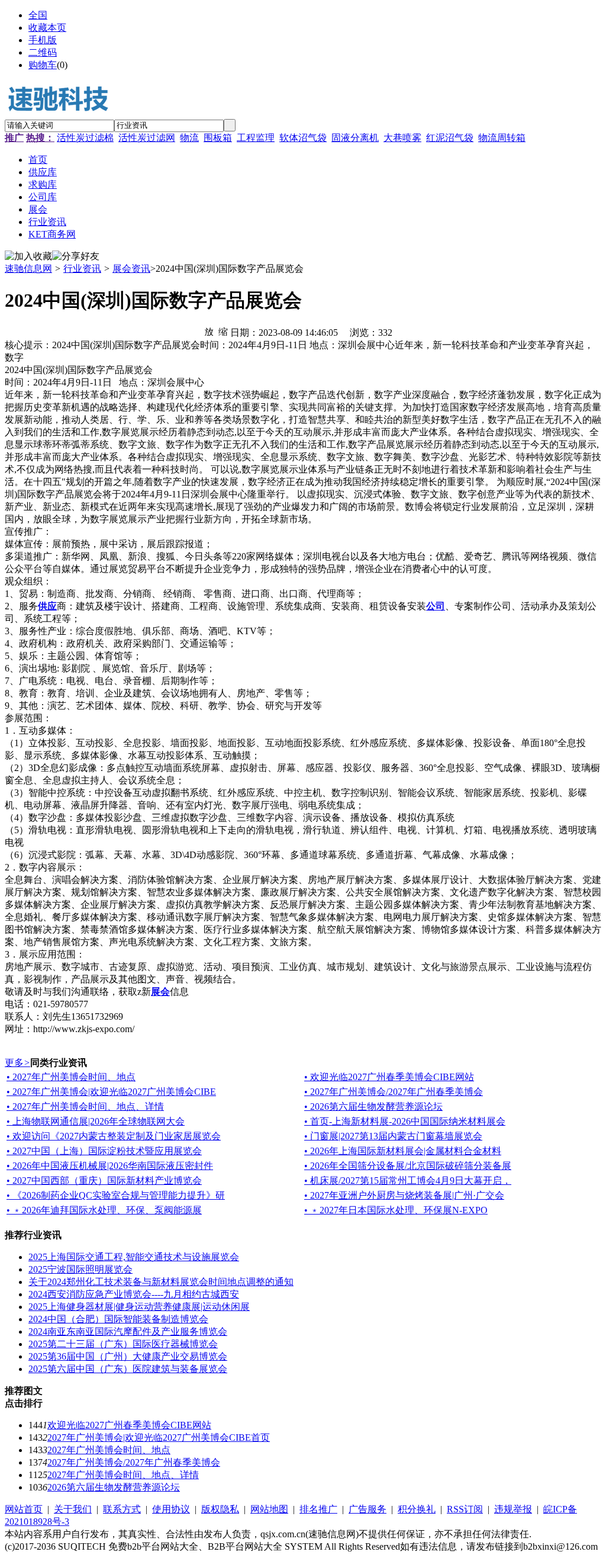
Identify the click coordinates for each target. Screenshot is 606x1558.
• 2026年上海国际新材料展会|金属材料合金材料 (402, 1151)
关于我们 (73, 1509)
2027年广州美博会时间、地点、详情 (123, 1475)
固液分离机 (355, 138)
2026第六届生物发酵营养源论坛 (113, 1487)
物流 (189, 138)
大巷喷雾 (402, 138)
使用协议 (171, 1509)
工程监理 (256, 138)
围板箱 (218, 138)
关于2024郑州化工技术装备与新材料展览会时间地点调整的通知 (161, 1282)
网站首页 (24, 1509)
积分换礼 (417, 1509)
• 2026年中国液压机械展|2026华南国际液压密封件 (110, 1166)
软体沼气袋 (303, 138)
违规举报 (513, 1509)
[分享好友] (75, 256)
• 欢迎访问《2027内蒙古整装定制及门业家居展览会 (114, 1136)
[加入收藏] (28, 256)
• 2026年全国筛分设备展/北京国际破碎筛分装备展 (407, 1166)
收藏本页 (47, 28)
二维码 (42, 52)
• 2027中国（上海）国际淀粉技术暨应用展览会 (104, 1151)
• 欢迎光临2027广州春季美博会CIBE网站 (389, 1077)
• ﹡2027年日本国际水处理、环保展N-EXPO (396, 1210)
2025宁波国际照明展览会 (80, 1269)
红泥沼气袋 (449, 138)
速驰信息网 (28, 269)
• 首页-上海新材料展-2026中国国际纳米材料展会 (404, 1121)
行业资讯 (82, 269)
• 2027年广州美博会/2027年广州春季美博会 (393, 1092)
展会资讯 (131, 269)
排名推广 (318, 1509)
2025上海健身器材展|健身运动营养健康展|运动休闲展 (139, 1307)
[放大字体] (209, 331)
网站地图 (269, 1509)
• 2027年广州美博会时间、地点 (71, 1077)
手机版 (42, 40)
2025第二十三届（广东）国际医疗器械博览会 (123, 1344)
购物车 (42, 65)
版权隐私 (220, 1509)
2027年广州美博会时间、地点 (108, 1450)
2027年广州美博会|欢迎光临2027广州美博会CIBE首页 (158, 1437)
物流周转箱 (502, 138)
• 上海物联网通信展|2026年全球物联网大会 (96, 1121)
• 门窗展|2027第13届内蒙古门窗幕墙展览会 (393, 1136)
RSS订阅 (465, 1509)
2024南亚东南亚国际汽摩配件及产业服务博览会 (127, 1331)
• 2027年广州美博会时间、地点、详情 (85, 1106)
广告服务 (367, 1509)
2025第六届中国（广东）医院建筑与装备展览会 (127, 1369)
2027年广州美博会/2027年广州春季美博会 (133, 1462)
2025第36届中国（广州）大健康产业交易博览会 (127, 1356)
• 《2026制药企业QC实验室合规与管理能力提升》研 (116, 1195)
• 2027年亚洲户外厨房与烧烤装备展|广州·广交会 (404, 1195)
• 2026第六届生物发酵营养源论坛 (373, 1106)
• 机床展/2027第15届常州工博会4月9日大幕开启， (407, 1180)
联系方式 (122, 1509)
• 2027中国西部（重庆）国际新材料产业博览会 (104, 1180)
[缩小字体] (223, 331)
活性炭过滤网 (146, 138)
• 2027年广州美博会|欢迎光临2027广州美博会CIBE (111, 1092)
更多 (17, 1063)
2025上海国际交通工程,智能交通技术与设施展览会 (133, 1257)
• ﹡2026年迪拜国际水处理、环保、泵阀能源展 (104, 1210)
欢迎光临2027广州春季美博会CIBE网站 (129, 1425)
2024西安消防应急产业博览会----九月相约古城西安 (133, 1294)
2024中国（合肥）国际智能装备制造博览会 (118, 1319)
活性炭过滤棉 (85, 138)
